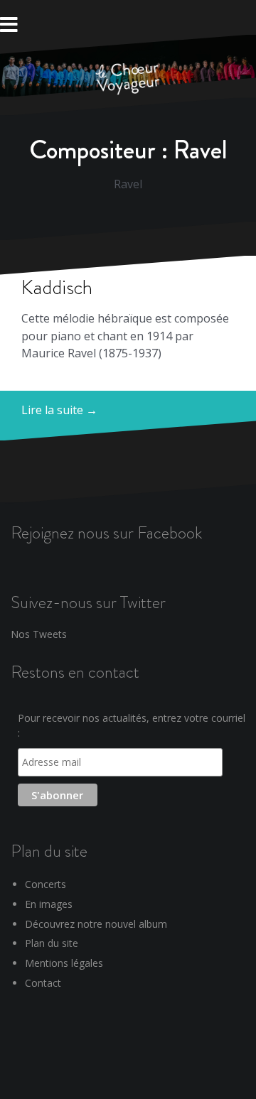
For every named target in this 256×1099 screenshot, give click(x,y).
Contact (43, 983)
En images (49, 904)
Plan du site (51, 943)
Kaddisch (56, 287)
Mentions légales (64, 963)
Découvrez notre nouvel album (96, 924)
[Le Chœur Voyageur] (128, 80)
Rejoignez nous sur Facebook (106, 532)
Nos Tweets (39, 634)
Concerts (45, 884)
